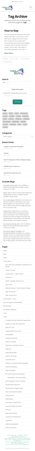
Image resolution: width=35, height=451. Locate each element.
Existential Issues (10, 359)
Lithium (6, 153)
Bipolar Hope (7, 193)
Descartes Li (9, 277)
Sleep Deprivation (25, 58)
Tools (5, 313)
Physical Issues (9, 395)
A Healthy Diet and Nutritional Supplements (18, 320)
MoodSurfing (7, 306)
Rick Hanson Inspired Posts (13, 402)
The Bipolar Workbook (9, 309)
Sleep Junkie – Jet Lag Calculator (17, 377)
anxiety (5, 113)
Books (5, 257)
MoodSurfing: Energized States (14, 388)
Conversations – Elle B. (10, 299)
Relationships (9, 399)
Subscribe (17, 101)
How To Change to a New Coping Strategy (17, 160)
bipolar (11, 113)
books (17, 113)
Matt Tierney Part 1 (11, 292)
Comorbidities (9, 334)
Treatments (8, 420)
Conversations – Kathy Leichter (14, 274)
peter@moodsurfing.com (18, 1)
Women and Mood (10, 427)
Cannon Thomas (10, 270)
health (5, 118)
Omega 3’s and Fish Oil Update (13, 146)
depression (25, 115)
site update (12, 124)
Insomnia (5, 58)
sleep (16, 58)
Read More (8, 53)
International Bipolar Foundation (12, 231)
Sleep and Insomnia (11, 413)
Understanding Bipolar (11, 424)
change (5, 115)
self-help (23, 121)
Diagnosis (8, 349)
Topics (5, 317)
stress (25, 124)
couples (18, 115)
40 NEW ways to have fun (12, 166)
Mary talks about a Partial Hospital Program (18, 288)
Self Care (8, 410)
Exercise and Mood (11, 356)
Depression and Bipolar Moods (14, 345)
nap (11, 58)
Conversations (7, 261)
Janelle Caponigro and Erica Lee (14, 281)
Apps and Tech (9, 327)
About (5, 250)
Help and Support (10, 370)
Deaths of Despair (10, 342)
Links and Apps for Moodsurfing (12, 302)
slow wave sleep (7, 62)
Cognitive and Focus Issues (13, 331)
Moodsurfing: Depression (12, 384)
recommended (7, 121)
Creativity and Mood (11, 338)
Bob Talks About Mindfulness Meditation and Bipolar (18, 265)
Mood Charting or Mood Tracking (15, 381)
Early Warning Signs (11, 352)
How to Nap (11, 30)
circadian (12, 115)
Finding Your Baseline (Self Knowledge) (16, 363)
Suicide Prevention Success (12, 173)
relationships (16, 121)
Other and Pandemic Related (13, 392)
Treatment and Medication (13, 417)
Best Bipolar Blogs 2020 (10, 185)
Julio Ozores (8, 284)
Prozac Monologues (9, 200)
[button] (30, 7)
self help (6, 124)
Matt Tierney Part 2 (11, 295)
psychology (26, 118)
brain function (24, 113)
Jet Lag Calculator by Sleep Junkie (15, 374)
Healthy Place (7, 211)
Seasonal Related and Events (13, 406)
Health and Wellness (11, 367)
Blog (4, 254)
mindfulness (18, 118)
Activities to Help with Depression (15, 324)
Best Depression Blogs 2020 (11, 224)
